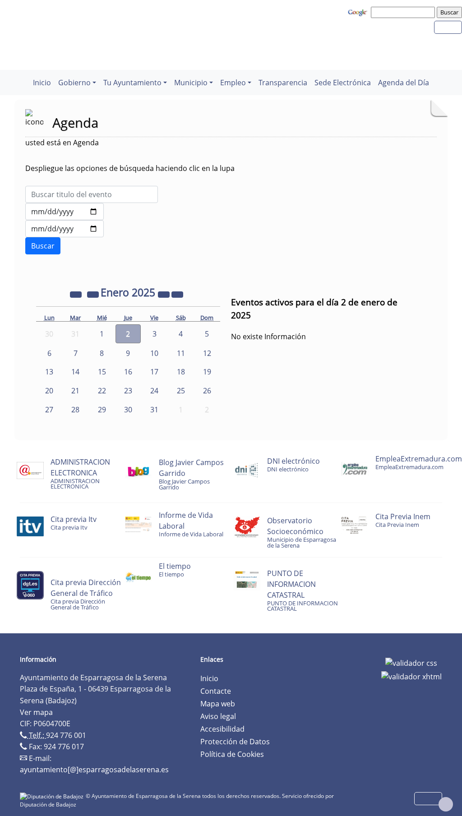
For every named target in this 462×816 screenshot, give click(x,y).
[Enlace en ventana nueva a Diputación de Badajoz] (53, 796)
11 (181, 353)
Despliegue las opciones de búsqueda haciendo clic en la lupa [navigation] (130, 168)
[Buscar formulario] (42, 245)
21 (75, 391)
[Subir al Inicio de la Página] (446, 804)
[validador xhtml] (411, 676)
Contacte (215, 691)
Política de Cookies (232, 754)
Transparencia (283, 83)
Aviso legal (218, 716)
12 (207, 353)
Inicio (42, 83)
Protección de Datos (235, 742)
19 (207, 372)
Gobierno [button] (74, 83)
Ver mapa (36, 712)
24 (154, 391)
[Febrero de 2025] (177, 294)
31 (154, 410)
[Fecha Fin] (64, 228)
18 (181, 372)
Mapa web (217, 704)
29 (102, 410)
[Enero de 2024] (76, 294)
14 (75, 372)
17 (154, 372)
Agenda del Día (403, 83)
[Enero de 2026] (164, 294)
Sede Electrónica (342, 83)
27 (49, 410)
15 (102, 372)
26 (207, 391)
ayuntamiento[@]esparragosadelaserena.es (94, 770)
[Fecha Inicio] (64, 211)
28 (75, 410)
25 (181, 391)
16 (128, 372)
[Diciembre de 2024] (94, 294)
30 (128, 410)
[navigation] (404, 12)
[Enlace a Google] (358, 12)
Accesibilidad (222, 729)
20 (49, 391)
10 (154, 353)
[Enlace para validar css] (411, 662)
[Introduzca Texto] (91, 194)
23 (128, 391)
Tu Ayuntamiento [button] (132, 83)
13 (49, 372)
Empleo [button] (233, 83)
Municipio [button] (191, 83)
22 (102, 391)
